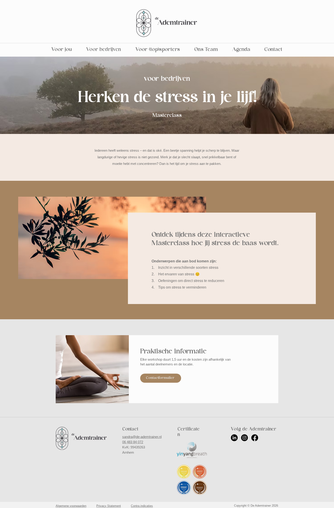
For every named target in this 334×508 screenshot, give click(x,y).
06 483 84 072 (132, 442)
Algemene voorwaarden (71, 506)
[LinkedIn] (234, 437)
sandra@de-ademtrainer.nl (142, 437)
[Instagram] (244, 437)
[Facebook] (254, 437)
